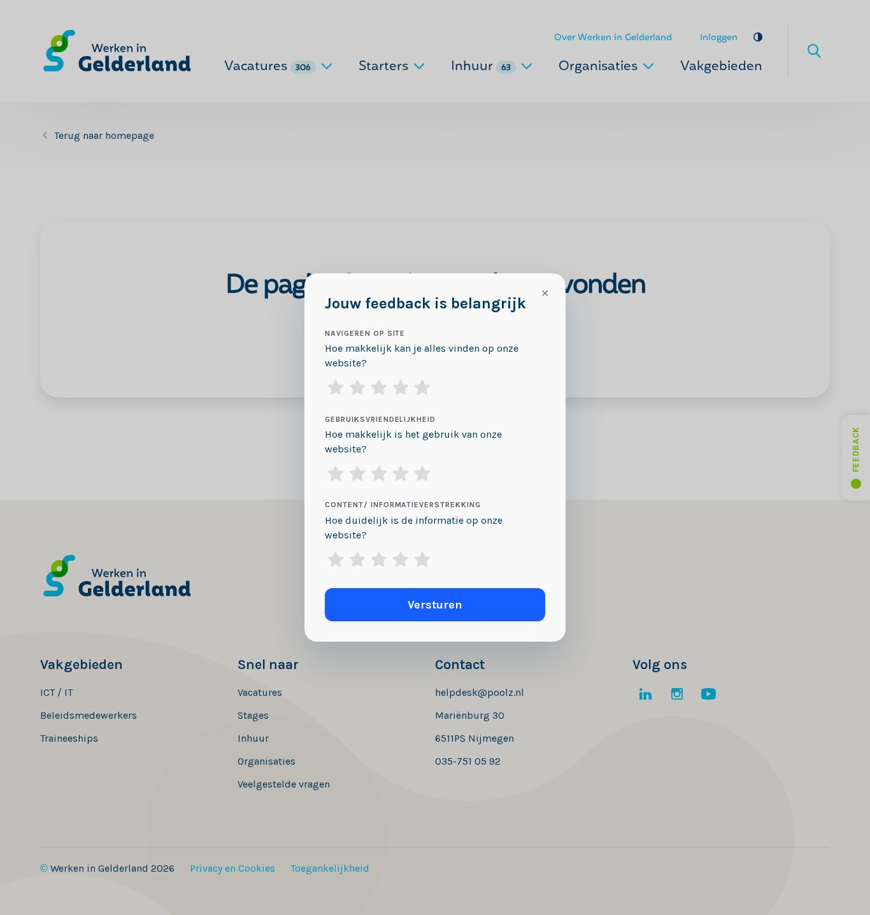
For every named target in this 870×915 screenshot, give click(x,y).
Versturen (435, 605)
